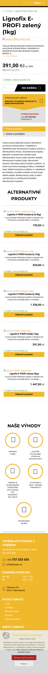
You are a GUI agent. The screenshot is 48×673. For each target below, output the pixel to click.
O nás (7, 604)
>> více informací (10, 56)
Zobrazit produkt (24, 235)
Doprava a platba (12, 619)
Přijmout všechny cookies (24, 658)
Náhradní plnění (12, 611)
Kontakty (9, 615)
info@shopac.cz (26, 119)
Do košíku (29, 87)
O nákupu (9, 607)
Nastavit (24, 664)
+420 (18, 559)
